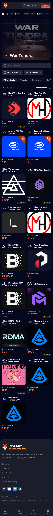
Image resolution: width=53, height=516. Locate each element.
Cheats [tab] (23, 80)
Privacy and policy (9, 482)
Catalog (5, 464)
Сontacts (6, 468)
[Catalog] (3, 13)
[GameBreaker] (14, 447)
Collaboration (7, 473)
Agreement (6, 477)
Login (45, 5)
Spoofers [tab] (36, 80)
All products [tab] (9, 80)
